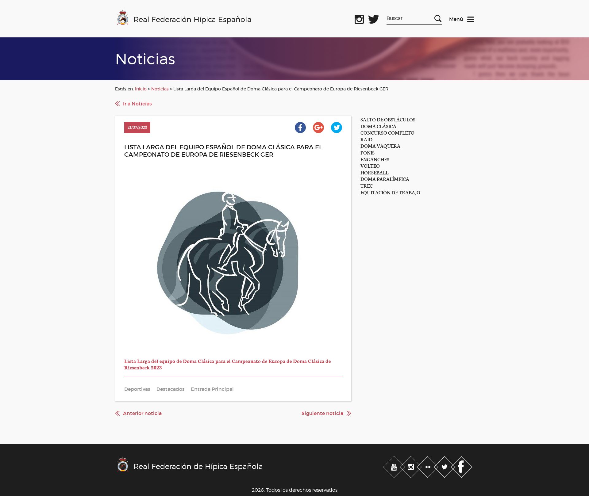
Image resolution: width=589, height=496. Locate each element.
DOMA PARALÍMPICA (384, 178)
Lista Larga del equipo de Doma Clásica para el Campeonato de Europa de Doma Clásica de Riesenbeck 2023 (227, 364)
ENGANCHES (374, 158)
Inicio (141, 89)
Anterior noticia (142, 413)
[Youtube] (394, 466)
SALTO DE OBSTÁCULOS (387, 119)
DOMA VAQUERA (380, 145)
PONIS (367, 152)
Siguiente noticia (322, 413)
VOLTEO (370, 165)
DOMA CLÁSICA (378, 125)
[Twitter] (445, 466)
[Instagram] (411, 466)
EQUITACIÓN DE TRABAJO (390, 192)
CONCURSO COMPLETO (387, 132)
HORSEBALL (374, 172)
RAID (366, 139)
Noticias (160, 89)
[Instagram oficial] (359, 18)
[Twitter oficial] (373, 18)
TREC (366, 185)
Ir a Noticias (137, 103)
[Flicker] (428, 466)
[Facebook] (461, 466)
